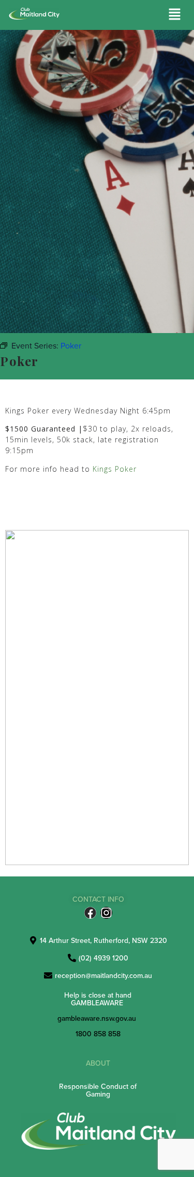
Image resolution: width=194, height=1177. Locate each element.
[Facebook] (90, 913)
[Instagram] (106, 913)
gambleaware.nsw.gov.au (96, 1018)
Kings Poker (116, 469)
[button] (175, 15)
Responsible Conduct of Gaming (98, 1090)
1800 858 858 (98, 1034)
